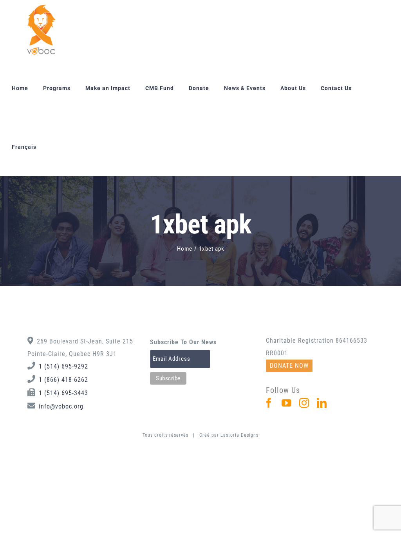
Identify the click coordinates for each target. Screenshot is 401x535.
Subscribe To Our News (183, 342)
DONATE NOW (289, 365)
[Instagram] (304, 403)
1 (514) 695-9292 (63, 366)
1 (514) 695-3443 (63, 393)
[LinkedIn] (322, 403)
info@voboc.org (61, 406)
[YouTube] (287, 403)
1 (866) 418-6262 (63, 379)
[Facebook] (269, 403)
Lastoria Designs (239, 435)
